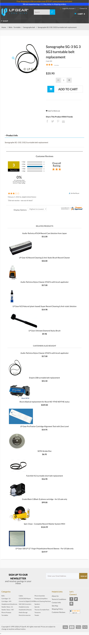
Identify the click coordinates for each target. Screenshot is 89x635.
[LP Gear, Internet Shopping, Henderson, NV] (57, 615)
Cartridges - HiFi (6, 601)
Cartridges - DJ (6, 598)
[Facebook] (71, 599)
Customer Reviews (58, 612)
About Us (55, 596)
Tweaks (37, 615)
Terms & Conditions (59, 599)
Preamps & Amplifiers (41, 598)
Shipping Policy (57, 609)
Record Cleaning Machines (43, 601)
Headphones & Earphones (9, 604)
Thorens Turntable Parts (42, 610)
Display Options (20, 210)
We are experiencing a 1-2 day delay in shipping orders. (44, 4)
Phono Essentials (40, 596)
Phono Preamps (6, 612)
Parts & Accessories (24, 615)
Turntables (5, 615)
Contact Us (83, 8)
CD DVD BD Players (25, 598)
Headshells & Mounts (25, 610)
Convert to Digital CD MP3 (27, 601)
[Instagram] (71, 604)
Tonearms (38, 612)
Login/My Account (68, 8)
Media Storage (23, 612)
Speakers (37, 604)
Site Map (55, 606)
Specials (37, 607)
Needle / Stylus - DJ (7, 607)
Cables (21, 596)
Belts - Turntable (15, 27)
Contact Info (56, 602)
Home (4, 27)
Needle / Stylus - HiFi (8, 610)
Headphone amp (24, 607)
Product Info (12, 135)
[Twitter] (76, 599)
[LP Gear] (15, 12)
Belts (3, 596)
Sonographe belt (29, 27)
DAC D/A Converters (25, 604)
